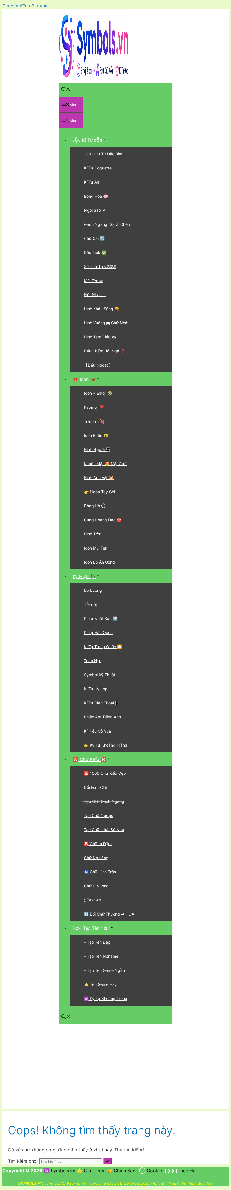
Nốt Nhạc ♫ (95, 294)
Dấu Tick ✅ (95, 252)
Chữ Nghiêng (96, 857)
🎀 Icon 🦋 (84, 379)
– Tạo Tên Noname (101, 956)
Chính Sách (126, 1170)
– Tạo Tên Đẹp (97, 942)
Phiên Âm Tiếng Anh (102, 717)
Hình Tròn (92, 534)
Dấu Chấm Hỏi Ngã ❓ (104, 351)
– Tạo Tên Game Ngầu (104, 970)
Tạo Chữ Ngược (98, 815)
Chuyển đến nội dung (25, 5)
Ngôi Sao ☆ (95, 210)
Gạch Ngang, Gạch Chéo (107, 224)
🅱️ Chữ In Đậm (98, 843)
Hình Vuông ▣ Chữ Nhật (106, 322)
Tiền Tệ (90, 604)
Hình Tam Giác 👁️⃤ (100, 336)
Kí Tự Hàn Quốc (98, 632)
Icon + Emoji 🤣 (98, 393)
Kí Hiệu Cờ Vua (97, 731)
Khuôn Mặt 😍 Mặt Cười (105, 463)
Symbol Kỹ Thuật (99, 674)
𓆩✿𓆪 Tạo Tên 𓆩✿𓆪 (91, 928)
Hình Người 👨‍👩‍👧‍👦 (97, 449)
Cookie (155, 1170)
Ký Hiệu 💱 (84, 576)
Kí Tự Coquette (98, 168)
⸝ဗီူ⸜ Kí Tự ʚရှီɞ (87, 140)
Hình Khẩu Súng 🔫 (101, 308)
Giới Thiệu (95, 1170)
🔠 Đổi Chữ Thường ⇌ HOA (109, 914)
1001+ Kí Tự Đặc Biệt (103, 153)
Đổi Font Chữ (96, 787)
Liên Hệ (187, 1170)
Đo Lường (93, 590)
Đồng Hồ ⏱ (94, 505)
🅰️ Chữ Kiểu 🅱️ (89, 759)
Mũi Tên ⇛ (93, 280)
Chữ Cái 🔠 (94, 238)
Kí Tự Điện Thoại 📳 (102, 702)
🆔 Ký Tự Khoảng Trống (105, 998)
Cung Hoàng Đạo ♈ (102, 519)
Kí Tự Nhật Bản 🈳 (100, 618)
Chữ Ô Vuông (96, 885)
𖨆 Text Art (92, 899)
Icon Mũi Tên (95, 548)
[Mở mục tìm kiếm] (66, 90)
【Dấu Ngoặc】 (98, 365)
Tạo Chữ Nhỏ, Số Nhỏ (104, 829)
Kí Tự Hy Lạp (96, 688)
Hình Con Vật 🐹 (99, 477)
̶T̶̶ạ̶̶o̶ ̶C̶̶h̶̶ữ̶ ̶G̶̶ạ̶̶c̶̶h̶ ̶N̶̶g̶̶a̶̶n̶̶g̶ (104, 801)
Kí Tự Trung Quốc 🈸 (103, 646)
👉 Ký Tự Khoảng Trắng (105, 745)
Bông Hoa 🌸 (96, 196)
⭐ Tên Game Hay (100, 984)
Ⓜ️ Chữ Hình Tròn (100, 871)
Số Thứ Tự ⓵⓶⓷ (100, 266)
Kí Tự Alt (91, 182)
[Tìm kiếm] (107, 1161)
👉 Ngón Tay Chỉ (99, 491)
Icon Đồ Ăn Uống (99, 562)
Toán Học (92, 660)
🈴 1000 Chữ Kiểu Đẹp (105, 773)
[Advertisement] (115, 1069)
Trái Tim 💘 (94, 421)
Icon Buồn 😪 (96, 435)
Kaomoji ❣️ (94, 407)
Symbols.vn (63, 1170)
